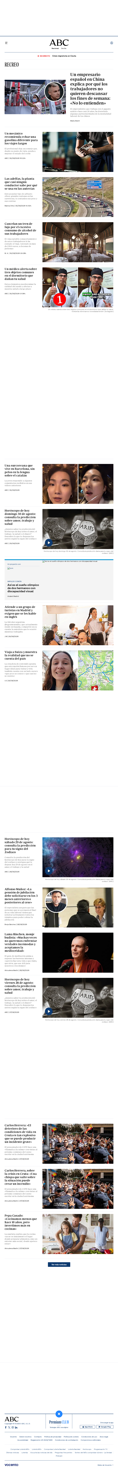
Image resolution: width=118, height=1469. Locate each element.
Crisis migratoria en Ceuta (64, 56)
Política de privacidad (52, 1437)
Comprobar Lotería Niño (20, 1449)
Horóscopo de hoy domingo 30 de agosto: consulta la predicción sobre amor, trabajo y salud (20, 517)
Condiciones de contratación (66, 1440)
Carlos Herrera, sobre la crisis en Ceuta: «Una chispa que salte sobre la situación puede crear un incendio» (21, 1177)
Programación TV (100, 1449)
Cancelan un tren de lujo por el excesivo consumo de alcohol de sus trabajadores (20, 229)
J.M (6, 636)
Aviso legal (104, 1437)
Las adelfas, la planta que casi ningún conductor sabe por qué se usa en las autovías (21, 184)
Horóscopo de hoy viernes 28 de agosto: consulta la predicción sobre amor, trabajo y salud (20, 986)
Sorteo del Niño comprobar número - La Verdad (93, 1452)
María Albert (75, 121)
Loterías (25, 1452)
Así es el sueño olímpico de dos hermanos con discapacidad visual (23, 588)
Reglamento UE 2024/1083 (41, 1440)
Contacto (38, 1437)
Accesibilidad (22, 1440)
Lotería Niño (36, 1449)
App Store (89, 1427)
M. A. (7, 253)
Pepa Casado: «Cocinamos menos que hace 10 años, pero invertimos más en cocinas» (21, 1222)
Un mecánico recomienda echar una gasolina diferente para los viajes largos (21, 138)
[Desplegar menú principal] (6, 43)
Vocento (13, 1437)
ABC (7, 158)
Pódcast (59, 1456)
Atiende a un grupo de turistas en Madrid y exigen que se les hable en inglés (20, 612)
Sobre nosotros (25, 1437)
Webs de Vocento (105, 1465)
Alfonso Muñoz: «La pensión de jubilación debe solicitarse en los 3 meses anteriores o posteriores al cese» (21, 895)
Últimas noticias (12, 1452)
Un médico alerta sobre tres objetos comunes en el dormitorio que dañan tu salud (21, 274)
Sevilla (63, 48)
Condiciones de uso (89, 1437)
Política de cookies (71, 1437)
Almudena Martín (12, 970)
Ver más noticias (59, 1264)
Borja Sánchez (10, 924)
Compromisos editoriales (91, 1440)
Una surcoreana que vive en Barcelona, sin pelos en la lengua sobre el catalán (20, 470)
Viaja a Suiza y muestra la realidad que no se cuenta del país (21, 655)
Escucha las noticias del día (41, 1452)
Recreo (12, 64)
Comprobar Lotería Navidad (54, 1449)
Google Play (106, 1427)
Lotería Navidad (74, 1449)
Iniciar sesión (111, 43)
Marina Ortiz (10, 206)
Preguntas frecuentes (63, 1452)
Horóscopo (87, 1449)
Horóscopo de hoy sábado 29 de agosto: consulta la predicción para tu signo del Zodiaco (20, 845)
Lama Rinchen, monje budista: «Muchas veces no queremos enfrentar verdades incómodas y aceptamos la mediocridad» (21, 942)
